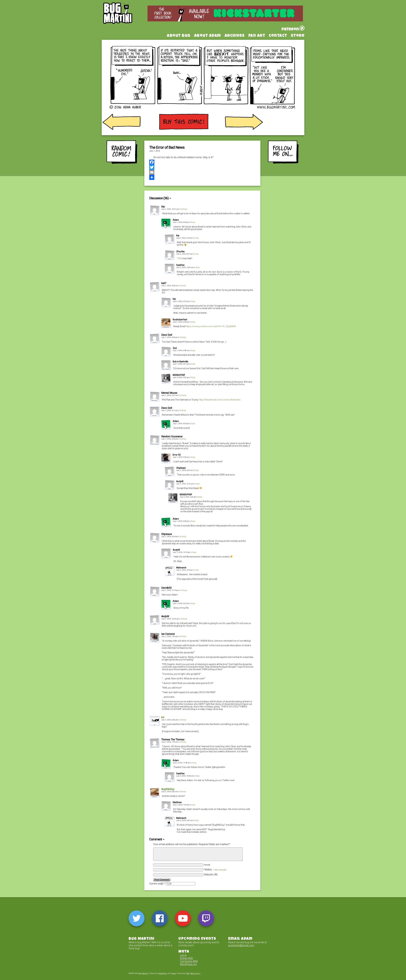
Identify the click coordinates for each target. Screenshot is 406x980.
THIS (179, 258)
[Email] (202, 172)
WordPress (163, 973)
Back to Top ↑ (195, 973)
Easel (174, 973)
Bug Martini (125, 17)
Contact (278, 36)
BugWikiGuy (167, 789)
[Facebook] (202, 162)
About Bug (178, 36)
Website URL (211, 874)
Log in (183, 955)
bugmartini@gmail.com (241, 945)
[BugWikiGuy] (155, 796)
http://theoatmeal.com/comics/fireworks (219, 399)
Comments (189, 961)
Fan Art (256, 36)
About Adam (207, 36)
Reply (185, 209)
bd (162, 717)
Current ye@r (157, 883)
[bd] (155, 725)
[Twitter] (202, 167)
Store (298, 36)
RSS (187, 973)
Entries (186, 958)
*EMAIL (215, 869)
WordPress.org (188, 964)
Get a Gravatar (220, 870)
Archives (235, 36)
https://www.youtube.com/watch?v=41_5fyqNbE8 (211, 326)
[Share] (202, 177)
